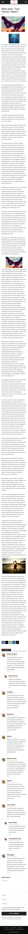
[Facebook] (3, 642)
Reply (8, 671)
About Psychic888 (19, 929)
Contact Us (6, 927)
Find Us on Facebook (9, 929)
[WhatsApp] (10, 642)
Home (3, 5)
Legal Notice (20, 927)
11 (3, 14)
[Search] (26, 2)
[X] (6, 642)
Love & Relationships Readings (12, 5)
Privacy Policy (13, 927)
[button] (2, 2)
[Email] (17, 642)
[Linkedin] (13, 642)
